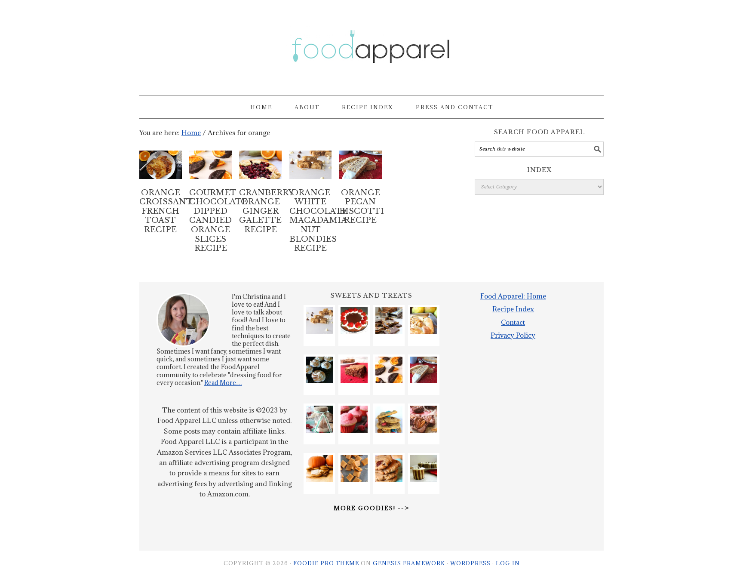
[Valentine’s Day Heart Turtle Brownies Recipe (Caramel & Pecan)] (423, 419)
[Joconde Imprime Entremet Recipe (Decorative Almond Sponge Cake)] (423, 468)
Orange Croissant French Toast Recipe (166, 211)
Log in (508, 563)
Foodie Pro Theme (326, 563)
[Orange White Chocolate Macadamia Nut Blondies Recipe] (319, 320)
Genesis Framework (409, 563)
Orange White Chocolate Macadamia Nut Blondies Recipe (318, 220)
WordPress (470, 563)
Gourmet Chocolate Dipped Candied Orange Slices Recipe (218, 220)
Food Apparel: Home (513, 296)
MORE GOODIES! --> (371, 508)
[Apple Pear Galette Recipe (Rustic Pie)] (423, 320)
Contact (513, 322)
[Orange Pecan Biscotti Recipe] (423, 370)
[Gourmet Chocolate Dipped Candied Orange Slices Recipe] (388, 370)
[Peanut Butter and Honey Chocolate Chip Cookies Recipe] (388, 468)
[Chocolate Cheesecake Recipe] (354, 320)
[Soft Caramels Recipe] (354, 468)
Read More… (223, 383)
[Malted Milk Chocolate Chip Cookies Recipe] (388, 419)
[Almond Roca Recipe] (388, 320)
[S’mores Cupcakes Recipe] (319, 370)
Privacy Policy (513, 335)
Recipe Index (513, 309)
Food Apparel (371, 44)
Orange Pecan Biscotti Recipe (361, 206)
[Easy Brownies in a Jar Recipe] (319, 419)
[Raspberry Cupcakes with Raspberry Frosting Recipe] (354, 419)
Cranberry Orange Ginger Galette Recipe (266, 211)
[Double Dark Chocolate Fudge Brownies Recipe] (354, 370)
